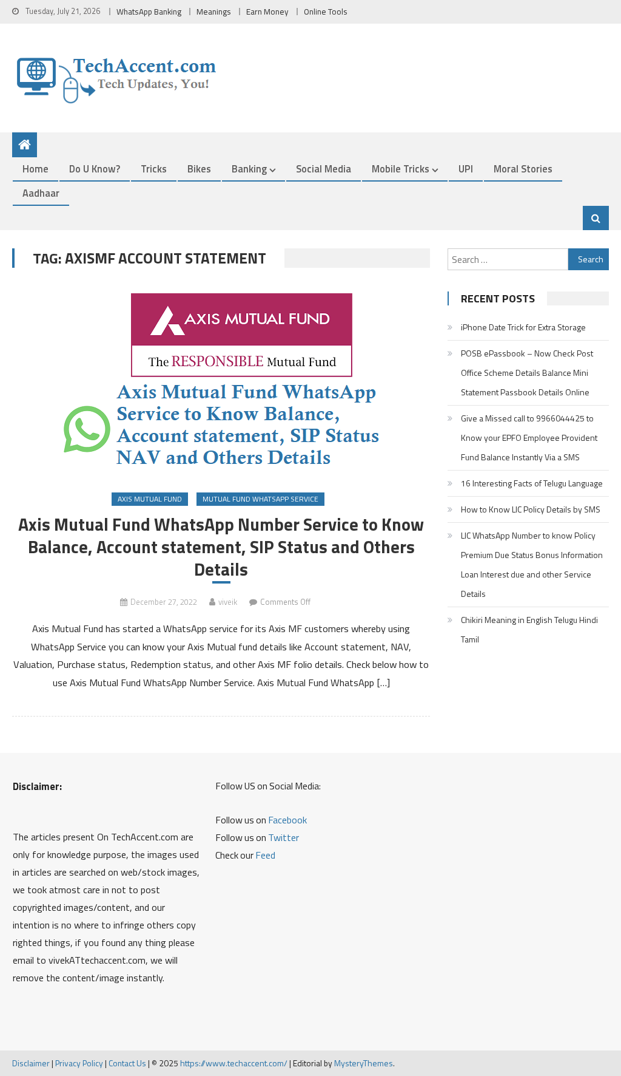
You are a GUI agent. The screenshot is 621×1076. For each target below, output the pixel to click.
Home (35, 168)
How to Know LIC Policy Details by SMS (530, 509)
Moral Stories (523, 168)
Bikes (199, 168)
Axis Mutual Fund (150, 499)
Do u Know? (94, 168)
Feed (265, 855)
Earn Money (267, 11)
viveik (227, 602)
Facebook (287, 819)
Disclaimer (31, 1063)
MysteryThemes (363, 1063)
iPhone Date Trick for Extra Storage (523, 327)
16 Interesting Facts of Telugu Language (532, 483)
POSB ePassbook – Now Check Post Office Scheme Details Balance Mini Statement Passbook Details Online (527, 372)
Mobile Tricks (400, 168)
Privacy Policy (79, 1063)
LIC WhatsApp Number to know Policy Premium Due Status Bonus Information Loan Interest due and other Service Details (532, 564)
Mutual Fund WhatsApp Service (260, 499)
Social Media (323, 168)
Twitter (283, 837)
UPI (465, 168)
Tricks (154, 168)
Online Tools (325, 11)
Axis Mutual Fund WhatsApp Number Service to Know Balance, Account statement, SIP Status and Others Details (221, 547)
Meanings (213, 11)
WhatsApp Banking (148, 11)
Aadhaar (40, 192)
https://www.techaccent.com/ (233, 1063)
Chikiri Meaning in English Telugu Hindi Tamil (529, 629)
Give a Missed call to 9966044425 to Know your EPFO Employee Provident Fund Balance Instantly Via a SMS (529, 437)
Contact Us (127, 1063)
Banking (249, 168)
